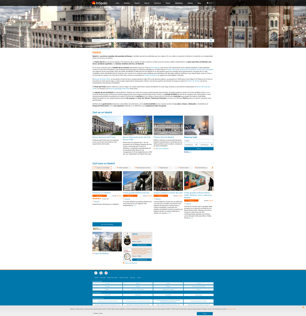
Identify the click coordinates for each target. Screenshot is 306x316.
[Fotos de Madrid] (107, 241)
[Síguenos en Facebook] (95, 273)
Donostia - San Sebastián (138, 289)
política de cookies (231, 309)
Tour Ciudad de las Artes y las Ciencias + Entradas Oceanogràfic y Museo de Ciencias (168, 301)
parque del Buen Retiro (102, 79)
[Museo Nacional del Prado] (107, 125)
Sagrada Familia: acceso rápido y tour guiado (198, 304)
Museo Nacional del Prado (103, 137)
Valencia (199, 289)
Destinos (127, 3)
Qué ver (146, 3)
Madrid (108, 48)
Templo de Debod (150, 75)
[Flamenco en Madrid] (107, 181)
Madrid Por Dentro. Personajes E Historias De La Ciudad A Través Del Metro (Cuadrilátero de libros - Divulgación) (141, 251)
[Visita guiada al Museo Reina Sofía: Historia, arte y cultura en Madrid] (198, 181)
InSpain (101, 3)
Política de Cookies (123, 277)
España (137, 3)
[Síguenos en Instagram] (106, 273)
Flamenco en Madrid (101, 192)
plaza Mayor (155, 68)
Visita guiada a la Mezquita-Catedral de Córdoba (137, 304)
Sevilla (168, 283)
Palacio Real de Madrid (164, 137)
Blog (199, 3)
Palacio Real (171, 69)
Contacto (96, 277)
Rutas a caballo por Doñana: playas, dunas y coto (168, 304)
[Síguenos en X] (101, 273)
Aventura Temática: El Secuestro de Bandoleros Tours (107, 304)
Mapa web (132, 277)
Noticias (190, 3)
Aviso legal (102, 277)
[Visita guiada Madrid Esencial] (137, 181)
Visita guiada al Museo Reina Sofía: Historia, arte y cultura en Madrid (198, 195)
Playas (168, 3)
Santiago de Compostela (168, 289)
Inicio (117, 3)
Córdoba (199, 283)
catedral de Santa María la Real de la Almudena (196, 69)
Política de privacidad (112, 277)
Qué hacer (157, 3)
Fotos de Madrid (101, 253)
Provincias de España (101, 48)
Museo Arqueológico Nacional (118, 89)
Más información (142, 245)
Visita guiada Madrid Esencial (136, 192)
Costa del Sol (107, 295)
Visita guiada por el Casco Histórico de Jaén (107, 301)
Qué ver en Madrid (102, 112)
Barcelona (107, 286)
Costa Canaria (198, 295)
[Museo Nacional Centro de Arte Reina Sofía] (137, 125)
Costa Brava (138, 295)
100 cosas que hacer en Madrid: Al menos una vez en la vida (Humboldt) (141, 237)
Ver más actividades (107, 224)
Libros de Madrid (131, 263)
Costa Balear (168, 295)
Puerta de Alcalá (193, 81)
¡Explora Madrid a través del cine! (168, 192)
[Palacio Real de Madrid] (168, 125)
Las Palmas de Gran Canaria (198, 286)
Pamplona (168, 286)
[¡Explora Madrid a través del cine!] (168, 181)
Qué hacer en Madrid (104, 163)
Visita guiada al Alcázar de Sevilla (199, 301)
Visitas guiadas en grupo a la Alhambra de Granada (138, 301)
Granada (107, 283)
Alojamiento (179, 3)
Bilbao (107, 289)
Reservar (99, 196)
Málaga (138, 283)
